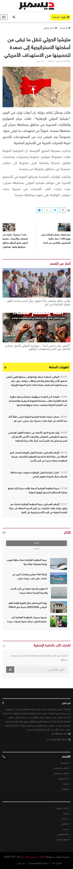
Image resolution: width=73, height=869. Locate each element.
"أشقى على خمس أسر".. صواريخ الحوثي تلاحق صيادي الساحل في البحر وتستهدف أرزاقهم (37, 347)
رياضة (65, 813)
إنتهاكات (64, 789)
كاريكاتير (64, 823)
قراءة (36, 542)
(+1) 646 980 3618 (57, 739)
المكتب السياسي (60, 768)
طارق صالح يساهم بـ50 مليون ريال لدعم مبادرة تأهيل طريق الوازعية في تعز (38, 302)
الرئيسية (64, 762)
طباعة (36, 548)
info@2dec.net (59, 733)
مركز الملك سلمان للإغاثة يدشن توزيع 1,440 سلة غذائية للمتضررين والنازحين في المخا (55, 238)
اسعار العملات (62, 839)
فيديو (65, 829)
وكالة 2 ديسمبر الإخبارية (32, 857)
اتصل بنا (57, 863)
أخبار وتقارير (63, 778)
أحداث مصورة (61, 808)
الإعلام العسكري (60, 773)
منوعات (64, 818)
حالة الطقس (62, 834)
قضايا (65, 783)
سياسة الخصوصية (39, 863)
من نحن (21, 863)
